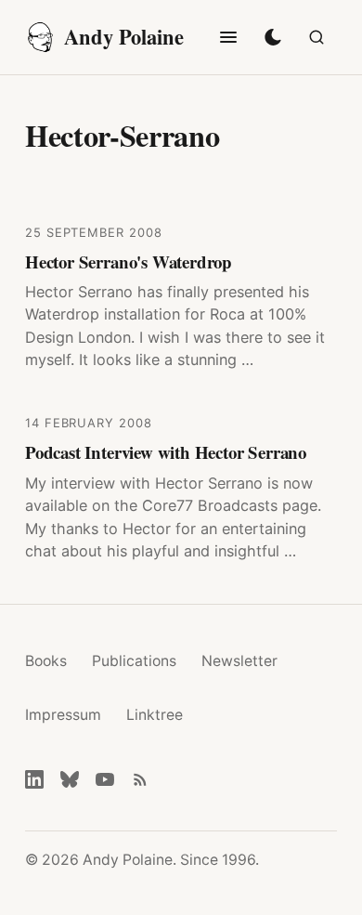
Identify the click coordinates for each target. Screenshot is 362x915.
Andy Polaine (124, 36)
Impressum (63, 715)
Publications (134, 661)
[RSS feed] (140, 779)
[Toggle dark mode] (272, 37)
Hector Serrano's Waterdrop (128, 261)
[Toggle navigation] (228, 37)
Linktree (154, 715)
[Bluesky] (69, 779)
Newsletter (239, 661)
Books (46, 661)
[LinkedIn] (34, 779)
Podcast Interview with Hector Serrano (165, 451)
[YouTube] (105, 779)
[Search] (316, 37)
